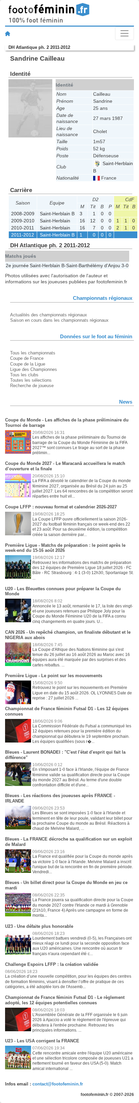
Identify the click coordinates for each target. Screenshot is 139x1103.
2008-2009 (22, 213)
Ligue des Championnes (33, 369)
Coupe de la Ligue (27, 364)
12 (92, 220)
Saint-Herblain (55, 220)
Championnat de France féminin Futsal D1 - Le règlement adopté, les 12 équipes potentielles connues (64, 1000)
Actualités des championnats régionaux (48, 314)
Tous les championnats (32, 352)
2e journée (17, 265)
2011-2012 (22, 235)
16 (82, 220)
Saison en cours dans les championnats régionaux (59, 320)
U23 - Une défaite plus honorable (39, 926)
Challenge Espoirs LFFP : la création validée (51, 964)
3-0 (125, 265)
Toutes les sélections (31, 380)
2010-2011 (22, 227)
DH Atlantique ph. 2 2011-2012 (39, 47)
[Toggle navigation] (124, 33)
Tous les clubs (24, 374)
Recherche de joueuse (32, 385)
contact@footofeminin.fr (57, 1083)
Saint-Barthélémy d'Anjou (93, 265)
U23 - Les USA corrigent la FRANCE (42, 1040)
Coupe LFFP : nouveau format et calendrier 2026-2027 (61, 506)
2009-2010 (22, 220)
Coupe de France (27, 358)
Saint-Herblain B (57, 213)
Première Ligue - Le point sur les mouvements (53, 675)
